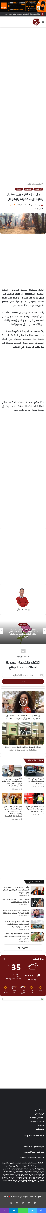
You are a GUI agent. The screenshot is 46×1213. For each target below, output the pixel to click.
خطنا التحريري (39, 1109)
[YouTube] (17, 1203)
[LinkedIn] (23, 1203)
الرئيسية (38, 183)
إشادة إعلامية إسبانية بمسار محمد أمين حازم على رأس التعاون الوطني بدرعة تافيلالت (16, 890)
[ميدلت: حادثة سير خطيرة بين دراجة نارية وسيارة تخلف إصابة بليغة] (34, 798)
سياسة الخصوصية (37, 1121)
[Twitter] (29, 1203)
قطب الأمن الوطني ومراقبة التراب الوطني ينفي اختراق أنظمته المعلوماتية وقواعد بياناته (16, 924)
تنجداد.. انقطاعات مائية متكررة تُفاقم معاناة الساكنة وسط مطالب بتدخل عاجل (16, 936)
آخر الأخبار (30, 183)
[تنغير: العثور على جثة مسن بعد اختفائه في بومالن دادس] (34, 771)
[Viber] (4, 1210)
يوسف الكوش (35, 204)
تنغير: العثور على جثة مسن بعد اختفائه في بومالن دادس (36, 781)
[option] (23, 630)
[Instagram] (11, 1203)
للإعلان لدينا (39, 1129)
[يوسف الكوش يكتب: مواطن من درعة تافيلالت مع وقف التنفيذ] (37, 902)
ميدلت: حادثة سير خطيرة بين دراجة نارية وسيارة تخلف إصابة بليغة (35, 809)
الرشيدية (28, 189)
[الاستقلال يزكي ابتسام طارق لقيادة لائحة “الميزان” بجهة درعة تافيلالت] (37, 913)
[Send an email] (29, 204)
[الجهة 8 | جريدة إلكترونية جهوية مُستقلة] (36, 22)
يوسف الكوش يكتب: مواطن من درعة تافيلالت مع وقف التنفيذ (15, 901)
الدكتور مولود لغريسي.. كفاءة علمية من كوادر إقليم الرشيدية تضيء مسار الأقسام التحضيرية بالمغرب (12, 782)
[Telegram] (13, 1210)
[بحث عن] (43, 23)
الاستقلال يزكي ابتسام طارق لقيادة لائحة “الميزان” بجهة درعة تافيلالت (16, 912)
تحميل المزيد (23, 947)
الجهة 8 (5, 1196)
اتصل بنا (41, 1125)
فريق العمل (39, 1113)
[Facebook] (35, 1203)
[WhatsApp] (23, 1210)
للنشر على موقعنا (37, 1117)
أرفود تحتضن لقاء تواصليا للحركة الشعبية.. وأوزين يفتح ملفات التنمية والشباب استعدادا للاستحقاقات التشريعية (13, 811)
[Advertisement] (23, 53)
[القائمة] (3, 23)
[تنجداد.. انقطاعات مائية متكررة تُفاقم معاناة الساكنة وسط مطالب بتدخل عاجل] (37, 936)
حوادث (19, 189)
